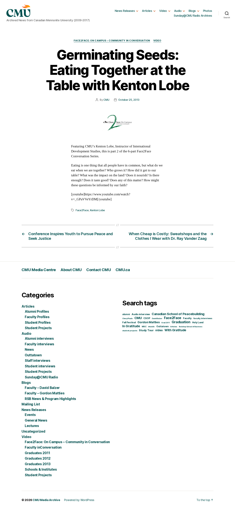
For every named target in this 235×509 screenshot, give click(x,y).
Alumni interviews (39, 339)
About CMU (71, 269)
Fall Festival (129, 322)
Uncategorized (33, 431)
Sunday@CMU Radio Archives (193, 15)
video (159, 330)
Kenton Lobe (97, 210)
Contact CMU (98, 269)
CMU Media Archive (46, 500)
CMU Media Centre (39, 269)
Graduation (181, 322)
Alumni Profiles (37, 311)
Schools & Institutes (41, 469)
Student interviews (40, 366)
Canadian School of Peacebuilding (178, 314)
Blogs (192, 10)
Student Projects (38, 328)
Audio (178, 10)
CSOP (146, 318)
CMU (106, 99)
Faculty (187, 318)
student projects (129, 330)
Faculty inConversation (43, 447)
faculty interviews (202, 318)
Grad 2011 (165, 323)
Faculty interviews (39, 344)
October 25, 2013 (128, 99)
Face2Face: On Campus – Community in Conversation (112, 40)
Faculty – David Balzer (42, 388)
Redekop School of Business (190, 327)
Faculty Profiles (37, 317)
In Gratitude (131, 326)
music (151, 326)
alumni (126, 314)
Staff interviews (37, 361)
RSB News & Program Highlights (50, 399)
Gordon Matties (148, 322)
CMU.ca (123, 269)
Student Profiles (38, 323)
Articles (147, 10)
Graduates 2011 (37, 453)
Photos (207, 10)
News (29, 350)
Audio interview (141, 314)
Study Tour (146, 330)
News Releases (125, 10)
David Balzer (157, 318)
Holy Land (198, 322)
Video (163, 10)
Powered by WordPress (79, 500)
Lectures (32, 426)
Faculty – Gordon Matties (45, 393)
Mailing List (31, 404)
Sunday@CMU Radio (41, 377)
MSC (144, 326)
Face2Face (82, 210)
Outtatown (33, 355)
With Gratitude (175, 330)
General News (36, 420)
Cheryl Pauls (127, 318)
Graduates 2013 (38, 464)
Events (30, 415)
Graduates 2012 (38, 458)
